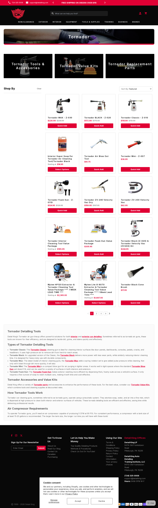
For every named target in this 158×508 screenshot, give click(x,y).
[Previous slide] (53, 2)
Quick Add (62, 126)
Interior (57, 22)
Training (109, 22)
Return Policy (112, 453)
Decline (101, 501)
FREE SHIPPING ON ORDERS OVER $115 (79, 3)
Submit (41, 448)
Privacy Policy (71, 494)
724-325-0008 (17, 3)
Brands (136, 22)
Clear (39, 89)
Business (123, 22)
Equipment (71, 22)
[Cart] (146, 13)
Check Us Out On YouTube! (83, 451)
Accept (78, 501)
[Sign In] (140, 13)
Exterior (43, 22)
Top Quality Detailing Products (84, 446)
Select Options (62, 169)
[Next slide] (105, 2)
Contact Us (52, 451)
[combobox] (79, 13)
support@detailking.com (39, 3)
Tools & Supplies (91, 22)
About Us (52, 446)
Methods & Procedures (81, 449)
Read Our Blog (54, 449)
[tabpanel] (28, 66)
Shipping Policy (112, 448)
